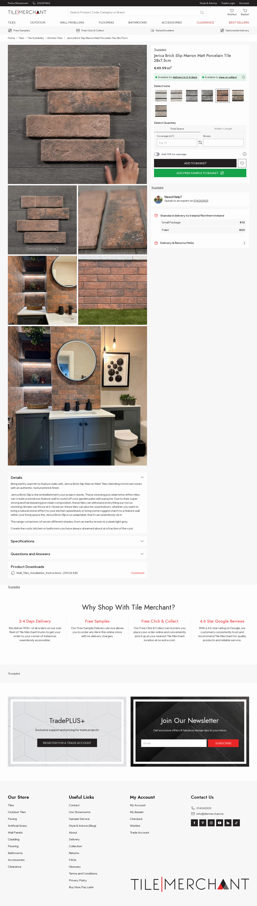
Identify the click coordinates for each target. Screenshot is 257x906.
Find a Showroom (18, 3)
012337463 (43, 3)
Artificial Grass (17, 825)
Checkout (136, 819)
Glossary (75, 866)
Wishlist (135, 825)
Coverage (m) (165, 136)
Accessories (172, 22)
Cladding (13, 839)
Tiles (12, 22)
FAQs (72, 860)
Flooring (106, 22)
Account (244, 3)
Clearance (205, 22)
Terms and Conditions (83, 873)
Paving (12, 819)
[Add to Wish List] (242, 163)
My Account (138, 805)
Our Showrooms (80, 812)
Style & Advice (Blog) (82, 825)
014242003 (201, 200)
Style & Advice (208, 3)
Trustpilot (160, 49)
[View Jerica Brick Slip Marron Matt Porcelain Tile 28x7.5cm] (42, 219)
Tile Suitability (36, 38)
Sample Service (79, 819)
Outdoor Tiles (17, 812)
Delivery (74, 839)
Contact (74, 805)
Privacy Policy (78, 880)
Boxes (207, 136)
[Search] (202, 12)
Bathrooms (137, 22)
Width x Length (223, 128)
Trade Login (228, 3)
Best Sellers (239, 22)
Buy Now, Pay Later (81, 887)
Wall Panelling (72, 22)
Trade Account (139, 832)
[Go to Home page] (27, 12)
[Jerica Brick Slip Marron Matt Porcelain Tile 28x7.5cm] (77, 114)
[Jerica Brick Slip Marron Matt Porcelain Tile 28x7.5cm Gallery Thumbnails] (77, 255)
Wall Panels (15, 832)
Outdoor (37, 22)
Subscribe (223, 743)
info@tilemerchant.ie (210, 813)
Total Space (177, 128)
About (73, 832)
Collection (75, 846)
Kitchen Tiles (55, 38)
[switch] (157, 154)
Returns (74, 853)
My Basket (137, 812)
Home (11, 38)
